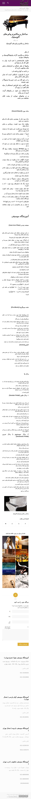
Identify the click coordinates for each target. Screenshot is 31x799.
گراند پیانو (14, 55)
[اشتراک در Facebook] (25, 523)
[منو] (4, 3)
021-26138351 (24, 717)
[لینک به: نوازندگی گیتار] (21, 542)
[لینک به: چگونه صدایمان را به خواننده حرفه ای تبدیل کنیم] (8, 568)
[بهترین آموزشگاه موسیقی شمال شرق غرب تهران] (18, 3)
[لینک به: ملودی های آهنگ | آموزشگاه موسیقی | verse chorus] (8, 581)
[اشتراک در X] (19, 523)
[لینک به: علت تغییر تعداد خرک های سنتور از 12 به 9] (8, 555)
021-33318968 (24, 677)
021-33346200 (24, 673)
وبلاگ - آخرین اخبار (24, 8)
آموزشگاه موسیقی (20, 216)
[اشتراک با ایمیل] (5, 523)
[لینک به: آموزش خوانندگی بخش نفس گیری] (8, 542)
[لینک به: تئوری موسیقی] (21, 581)
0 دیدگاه (15, 40)
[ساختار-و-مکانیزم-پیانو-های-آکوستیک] (15, 23)
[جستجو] (7, 3)
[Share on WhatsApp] (12, 523)
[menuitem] (7, 3)
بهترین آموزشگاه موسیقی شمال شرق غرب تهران (15, 794)
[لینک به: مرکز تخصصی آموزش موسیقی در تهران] (21, 555)
